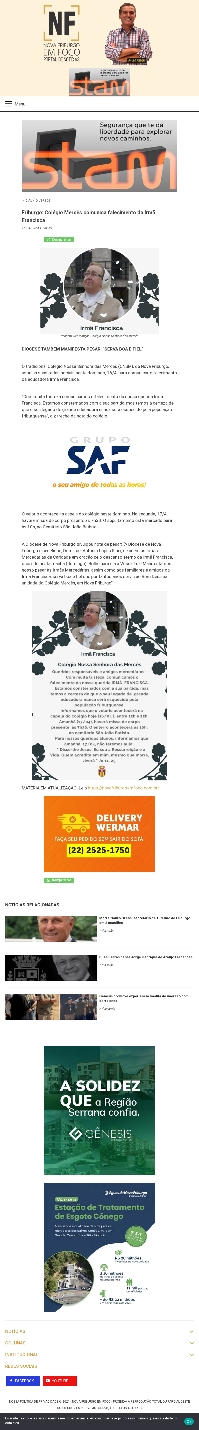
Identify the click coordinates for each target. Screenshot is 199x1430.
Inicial (27, 200)
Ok (189, 1421)
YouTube (60, 1381)
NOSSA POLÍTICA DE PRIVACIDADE (33, 1401)
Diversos (43, 200)
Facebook (24, 1381)
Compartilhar (61, 239)
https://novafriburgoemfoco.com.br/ (123, 787)
